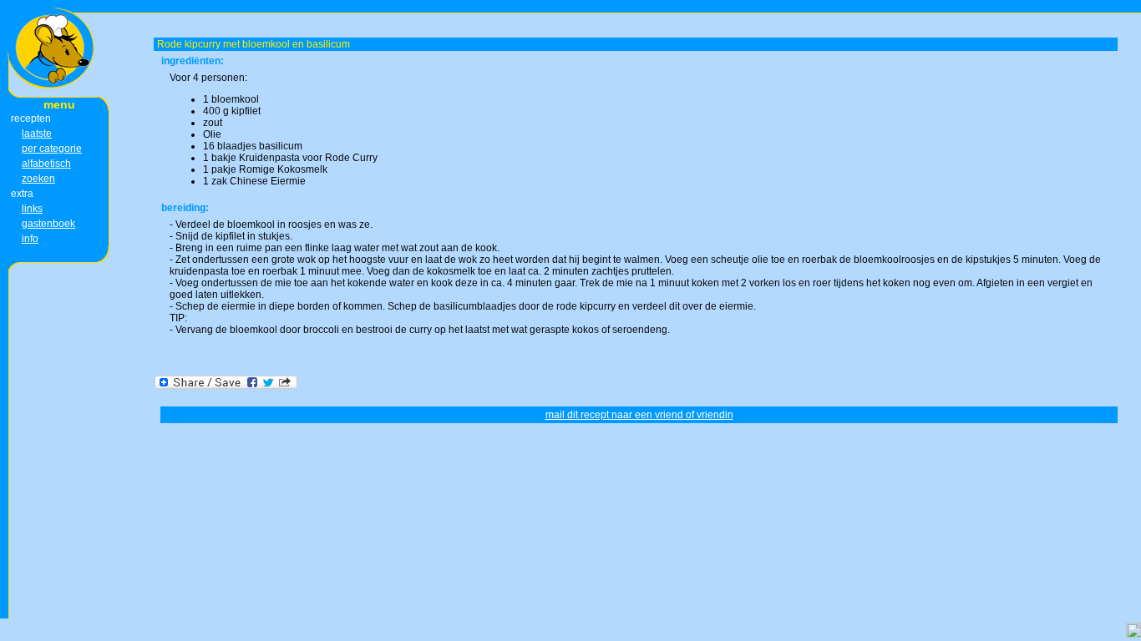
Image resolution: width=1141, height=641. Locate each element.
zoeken (38, 178)
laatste (37, 133)
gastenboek (48, 224)
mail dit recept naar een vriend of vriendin (639, 415)
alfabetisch (46, 163)
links (32, 209)
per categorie (52, 148)
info (30, 239)
